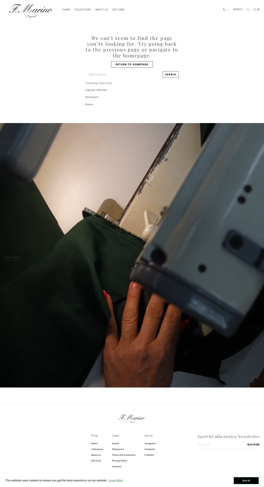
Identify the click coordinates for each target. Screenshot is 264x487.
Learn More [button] (115, 480)
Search (115, 443)
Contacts (116, 466)
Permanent (92, 97)
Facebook (150, 449)
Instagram (150, 443)
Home (94, 443)
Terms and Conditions (124, 454)
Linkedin (149, 454)
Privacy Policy (119, 460)
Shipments (118, 449)
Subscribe (253, 444)
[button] (238, 9)
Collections (97, 449)
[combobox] (123, 74)
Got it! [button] (246, 480)
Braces (89, 104)
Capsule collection (96, 90)
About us (96, 454)
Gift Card (96, 460)
